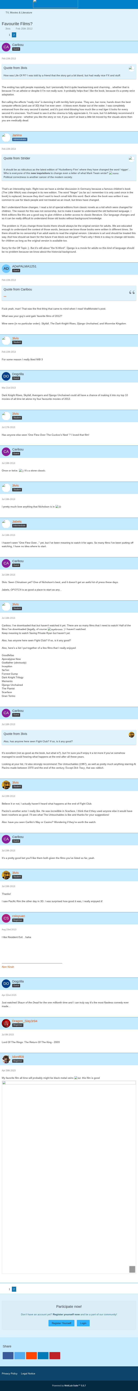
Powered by (69, 1385)
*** (5, 296)
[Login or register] (124, 4)
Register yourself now (66, 1314)
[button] (133, 4)
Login (83, 1323)
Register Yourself (61, 1323)
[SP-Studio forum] (55, 3)
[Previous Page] (4, 35)
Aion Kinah (8, 966)
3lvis (7, 28)
